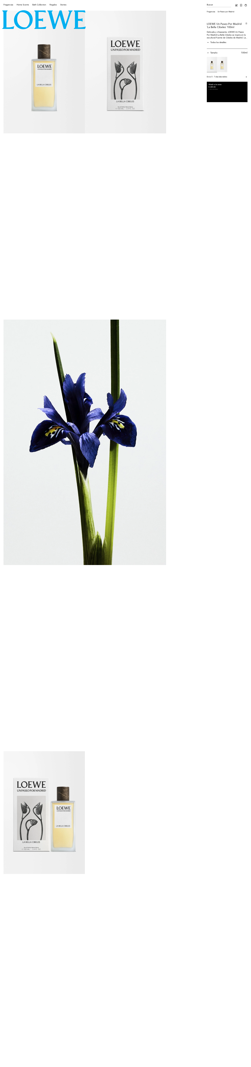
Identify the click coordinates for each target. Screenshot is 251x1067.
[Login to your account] (236, 5)
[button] (227, 77)
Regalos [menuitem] (53, 5)
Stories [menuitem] (63, 5)
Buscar (210, 5)
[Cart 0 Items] (245, 5)
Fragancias (211, 12)
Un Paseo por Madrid (226, 12)
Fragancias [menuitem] (8, 5)
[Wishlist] (241, 5)
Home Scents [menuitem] (23, 5)
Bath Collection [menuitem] (39, 5)
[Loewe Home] (44, 20)
